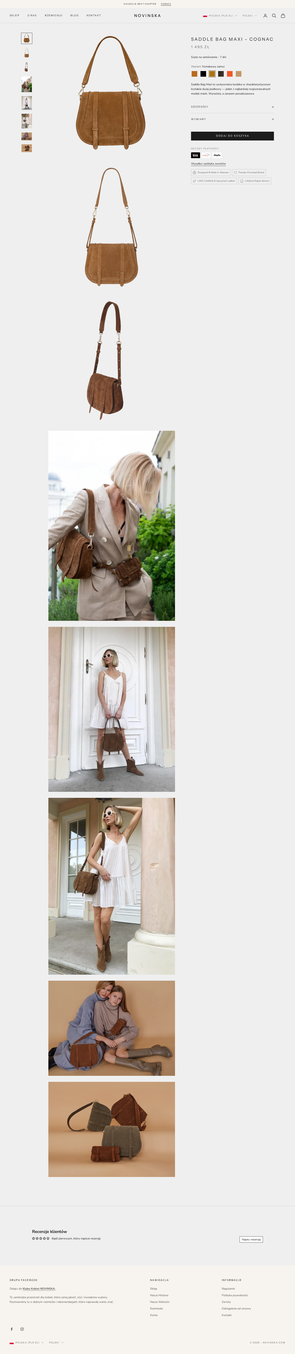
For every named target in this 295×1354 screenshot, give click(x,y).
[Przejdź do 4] (26, 84)
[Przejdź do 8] (26, 148)
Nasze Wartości (159, 1302)
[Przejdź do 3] (26, 67)
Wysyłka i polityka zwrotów (208, 164)
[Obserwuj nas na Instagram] (22, 1329)
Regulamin (228, 1289)
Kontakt (94, 15)
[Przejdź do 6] (26, 121)
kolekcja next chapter (140, 4)
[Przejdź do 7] (26, 136)
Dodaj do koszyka (232, 136)
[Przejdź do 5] (26, 103)
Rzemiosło (53, 15)
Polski (248, 15)
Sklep (14, 15)
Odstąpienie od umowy (236, 1308)
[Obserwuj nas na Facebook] (12, 1329)
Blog (74, 15)
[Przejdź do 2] (26, 52)
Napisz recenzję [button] (251, 1239)
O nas (32, 15)
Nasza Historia (159, 1295)
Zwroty (226, 1302)
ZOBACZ (166, 4)
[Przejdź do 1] (26, 38)
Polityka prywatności (235, 1295)
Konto (154, 1315)
